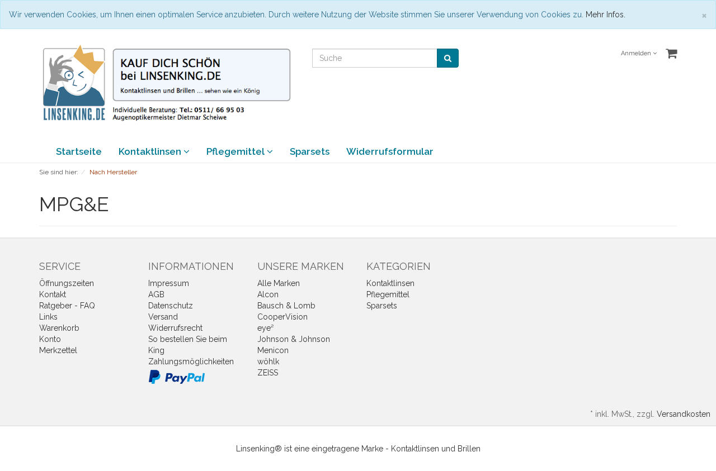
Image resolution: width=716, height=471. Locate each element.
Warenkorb (59, 327)
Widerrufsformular (390, 151)
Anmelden (637, 53)
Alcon (268, 294)
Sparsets (309, 151)
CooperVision (282, 316)
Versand (163, 316)
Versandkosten (683, 414)
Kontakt (52, 294)
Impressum (168, 283)
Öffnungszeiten (66, 283)
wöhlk (268, 361)
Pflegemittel (236, 151)
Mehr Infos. (605, 14)
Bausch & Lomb (286, 305)
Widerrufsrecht (175, 327)
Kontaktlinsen (151, 151)
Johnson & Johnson (293, 339)
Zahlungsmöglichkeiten (191, 361)
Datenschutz (170, 305)
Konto (50, 339)
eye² (265, 327)
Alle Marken (278, 283)
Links (48, 316)
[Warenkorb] (671, 53)
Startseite (79, 151)
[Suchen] (448, 58)
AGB (156, 294)
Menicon (273, 350)
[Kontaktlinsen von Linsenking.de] (167, 83)
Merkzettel (58, 350)
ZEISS (267, 372)
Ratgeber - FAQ (67, 305)
